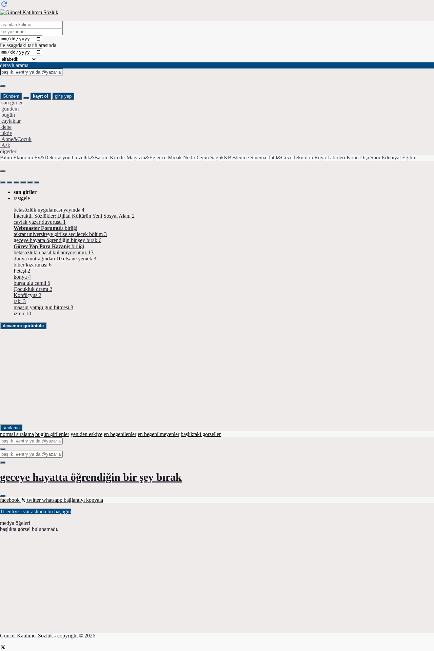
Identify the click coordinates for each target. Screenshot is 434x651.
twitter (34, 500)
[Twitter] (2, 648)
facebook (10, 500)
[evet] (2, 449)
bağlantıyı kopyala (83, 500)
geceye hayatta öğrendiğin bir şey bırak (91, 477)
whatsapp (53, 500)
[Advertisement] (203, 376)
